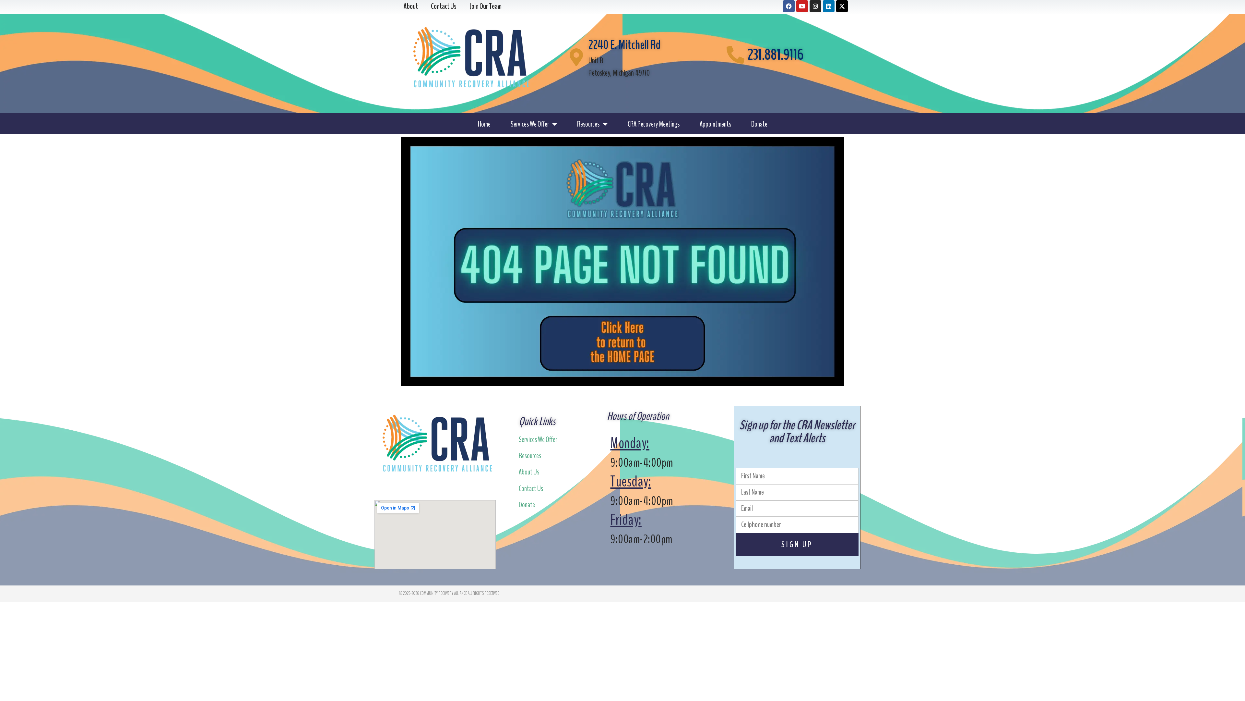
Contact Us (531, 488)
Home (484, 124)
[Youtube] (802, 6)
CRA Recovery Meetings (654, 124)
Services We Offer (530, 124)
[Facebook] (789, 6)
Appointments (715, 124)
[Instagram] (815, 6)
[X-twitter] (842, 6)
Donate (759, 124)
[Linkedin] (829, 6)
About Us (529, 472)
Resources (588, 124)
